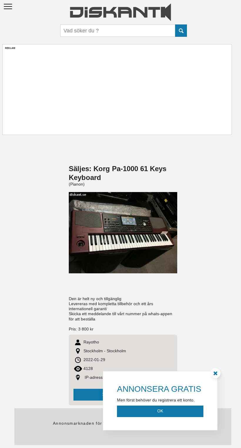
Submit (181, 30)
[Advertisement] (117, 91)
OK (160, 411)
